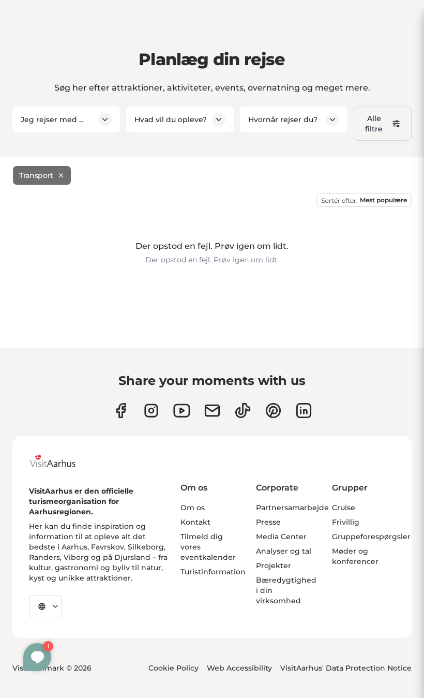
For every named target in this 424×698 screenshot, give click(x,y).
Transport (36, 175)
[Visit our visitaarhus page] (121, 411)
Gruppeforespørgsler (371, 536)
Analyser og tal (283, 551)
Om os (192, 507)
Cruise (343, 507)
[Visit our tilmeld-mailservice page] (212, 411)
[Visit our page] (151, 411)
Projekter (273, 565)
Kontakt (195, 522)
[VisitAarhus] (60, 461)
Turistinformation (213, 571)
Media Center (281, 536)
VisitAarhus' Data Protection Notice (346, 668)
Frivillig (345, 522)
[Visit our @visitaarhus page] (243, 411)
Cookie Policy (173, 668)
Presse (268, 522)
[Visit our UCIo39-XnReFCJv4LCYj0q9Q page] (182, 411)
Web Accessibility (239, 668)
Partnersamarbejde (292, 507)
